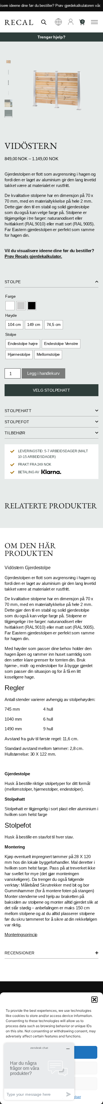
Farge (10, 296)
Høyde (11, 315)
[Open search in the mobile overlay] (44, 22)
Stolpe (10, 334)
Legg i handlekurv (43, 373)
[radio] (10, 305)
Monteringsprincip (21, 934)
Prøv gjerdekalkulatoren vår (74, 5)
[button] (94, 999)
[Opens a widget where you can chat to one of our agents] (39, 1071)
